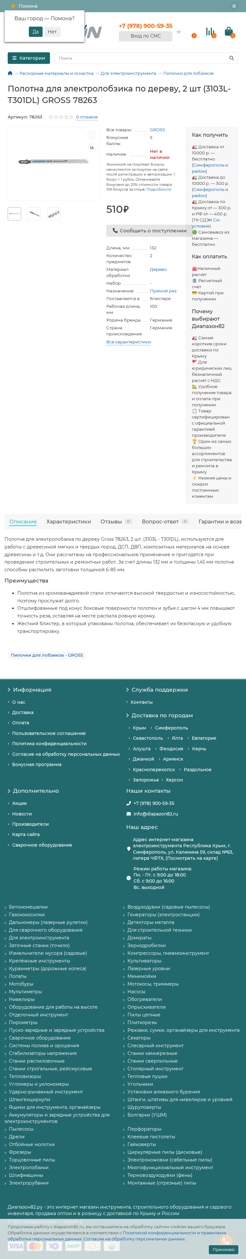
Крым (139, 727)
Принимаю (223, 1249)
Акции (19, 803)
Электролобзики (29, 1167)
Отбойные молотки (32, 1144)
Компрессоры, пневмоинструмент (168, 953)
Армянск (173, 759)
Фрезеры (20, 1152)
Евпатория (204, 738)
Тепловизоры (25, 1076)
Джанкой (143, 759)
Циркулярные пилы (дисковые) (164, 1152)
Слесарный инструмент (155, 1045)
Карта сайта (26, 834)
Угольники (140, 1084)
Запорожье (146, 779)
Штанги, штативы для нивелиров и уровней (180, 1099)
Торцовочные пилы (32, 1160)
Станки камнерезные (152, 1053)
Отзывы (115, 521)
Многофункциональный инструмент (170, 1167)
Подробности (158, 189)
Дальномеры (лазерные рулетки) (48, 922)
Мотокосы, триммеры (153, 984)
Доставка (23, 712)
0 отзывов (87, 116)
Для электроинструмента (128, 73)
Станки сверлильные (152, 1061)
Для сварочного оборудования (45, 930)
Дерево (158, 269)
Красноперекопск (154, 769)
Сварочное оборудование (42, 845)
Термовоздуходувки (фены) (160, 1175)
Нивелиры (22, 999)
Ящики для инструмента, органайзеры (55, 1107)
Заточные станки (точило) (39, 945)
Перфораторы (144, 1129)
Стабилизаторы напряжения (43, 1053)
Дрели (17, 1137)
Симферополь (171, 727)
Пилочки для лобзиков (188, 73)
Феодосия (171, 748)
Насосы (136, 992)
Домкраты (139, 938)
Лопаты (18, 976)
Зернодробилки (146, 945)
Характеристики (68, 521)
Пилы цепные (143, 1015)
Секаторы (139, 1038)
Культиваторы (144, 961)
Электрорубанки (29, 1183)
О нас (18, 702)
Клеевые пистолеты (151, 1137)
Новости (22, 813)
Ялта (177, 738)
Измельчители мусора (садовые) (48, 953)
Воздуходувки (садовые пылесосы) (168, 907)
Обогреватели (144, 999)
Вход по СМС (146, 36)
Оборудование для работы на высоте (53, 1007)
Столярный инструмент (155, 1069)
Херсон (174, 779)
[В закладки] (91, 134)
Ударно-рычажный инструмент (46, 1092)
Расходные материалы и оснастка (57, 73)
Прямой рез (163, 290)
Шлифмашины (26, 1175)
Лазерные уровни (148, 968)
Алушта (142, 748)
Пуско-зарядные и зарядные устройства (56, 1030)
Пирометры (23, 1022)
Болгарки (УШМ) (147, 1115)
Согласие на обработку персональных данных (134, 1238)
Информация (32, 689)
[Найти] (231, 58)
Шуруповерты (144, 1107)
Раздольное (198, 769)
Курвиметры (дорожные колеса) (47, 968)
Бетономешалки (28, 907)
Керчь (199, 748)
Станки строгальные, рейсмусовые (50, 1069)
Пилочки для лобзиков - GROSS (47, 655)
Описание (23, 521)
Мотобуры (21, 984)
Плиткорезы (142, 1022)
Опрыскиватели (146, 1007)
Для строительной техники (159, 930)
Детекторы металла (150, 922)
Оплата (20, 722)
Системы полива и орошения (44, 1045)
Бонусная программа (37, 764)
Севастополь (148, 738)
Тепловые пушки (147, 1076)
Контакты (142, 702)
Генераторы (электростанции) (163, 915)
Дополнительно (36, 791)
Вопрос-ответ (164, 521)
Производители (30, 824)
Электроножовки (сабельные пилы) (169, 1160)
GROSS (157, 129)
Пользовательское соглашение (49, 733)
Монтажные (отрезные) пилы (161, 1183)
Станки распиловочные (37, 1061)
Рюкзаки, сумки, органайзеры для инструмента (183, 1030)
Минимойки (141, 976)
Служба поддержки (160, 689)
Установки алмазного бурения (163, 1092)
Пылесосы (21, 1129)
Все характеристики (128, 341)
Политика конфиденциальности (49, 743)
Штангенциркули (29, 1099)
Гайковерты (141, 1144)
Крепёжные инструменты (39, 961)
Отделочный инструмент (38, 1015)
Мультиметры (25, 992)
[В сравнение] (91, 147)
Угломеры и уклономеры (39, 1084)
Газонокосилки (27, 915)
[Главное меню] (234, 6)
